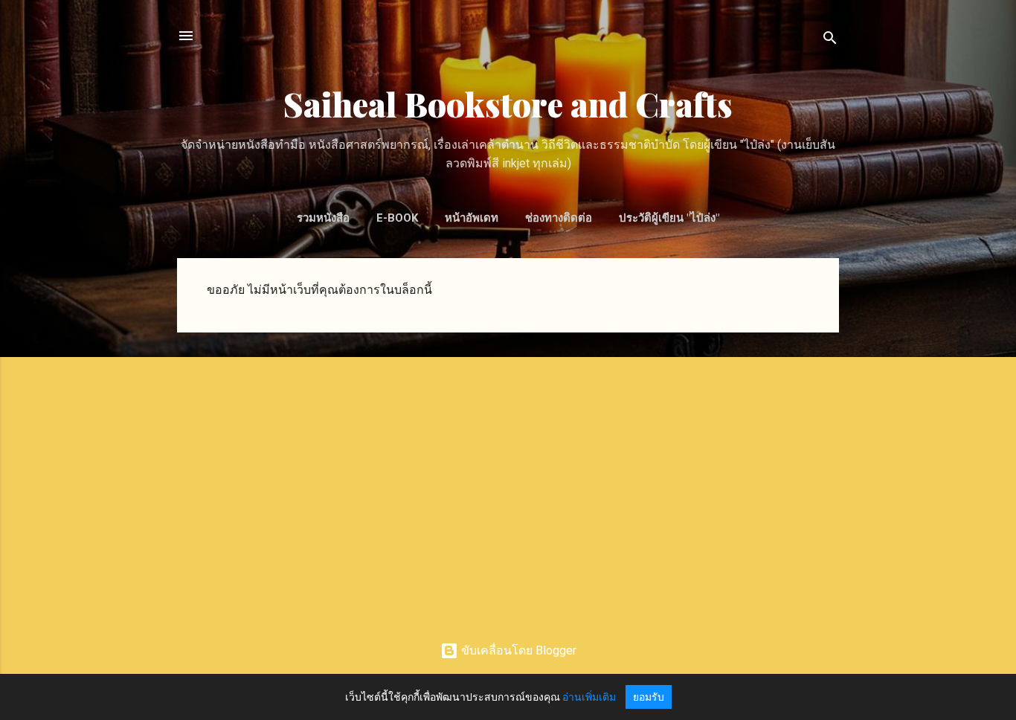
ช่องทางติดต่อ (558, 218)
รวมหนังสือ (323, 218)
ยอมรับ (648, 697)
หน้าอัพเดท (471, 218)
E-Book (397, 218)
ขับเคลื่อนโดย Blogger (517, 650)
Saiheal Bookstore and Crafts (508, 104)
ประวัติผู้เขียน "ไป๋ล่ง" (669, 218)
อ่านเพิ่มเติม (589, 697)
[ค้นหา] (830, 40)
